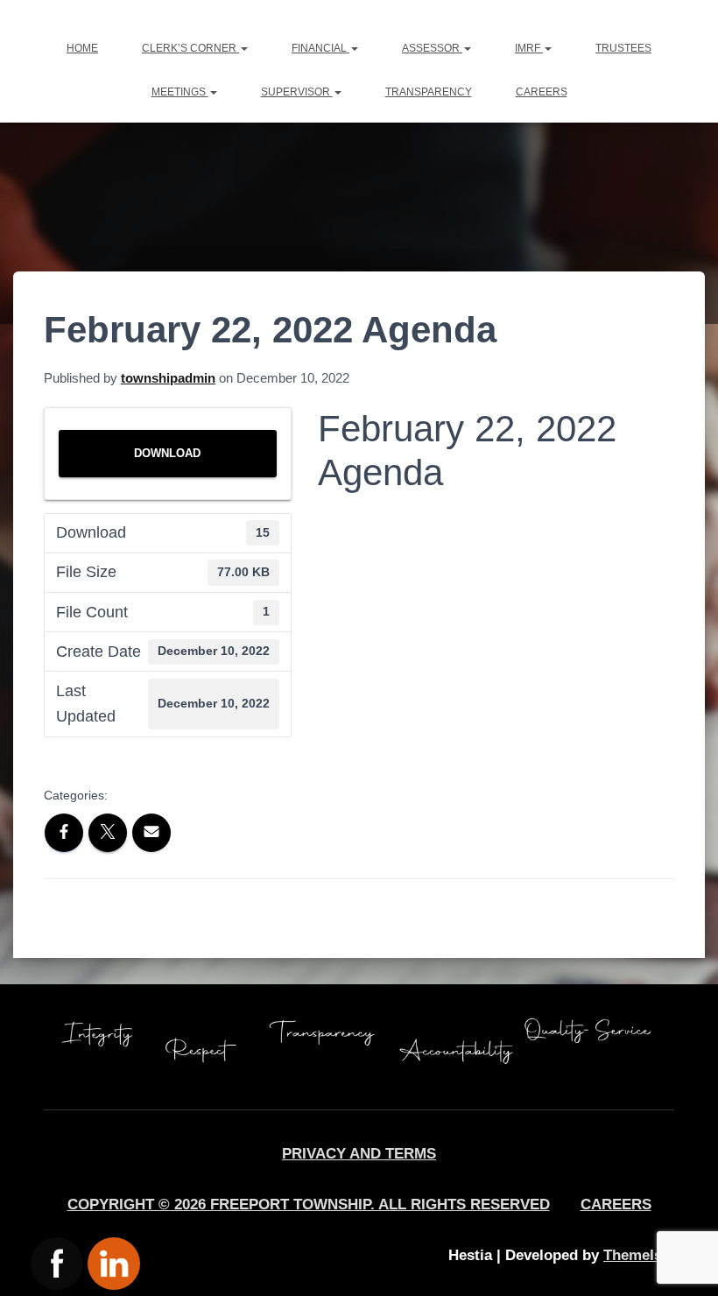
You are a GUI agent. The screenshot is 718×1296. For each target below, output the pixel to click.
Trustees (623, 48)
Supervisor (297, 92)
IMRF (529, 48)
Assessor (432, 48)
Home (82, 48)
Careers (541, 92)
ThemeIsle (638, 1255)
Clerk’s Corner (190, 48)
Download (167, 453)
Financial (320, 48)
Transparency (428, 92)
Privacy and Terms (359, 1153)
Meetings (179, 92)
